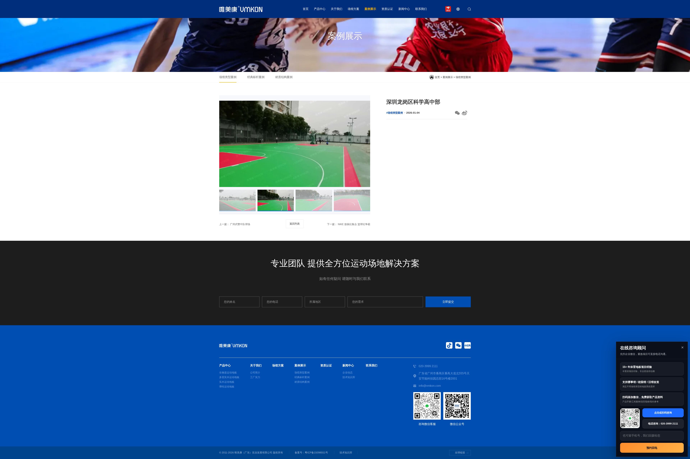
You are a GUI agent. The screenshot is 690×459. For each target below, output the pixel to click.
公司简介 (255, 372)
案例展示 (370, 8)
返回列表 (295, 223)
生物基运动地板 (228, 372)
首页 (306, 8)
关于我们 (336, 8)
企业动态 (347, 372)
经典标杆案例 (255, 77)
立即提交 (448, 301)
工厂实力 (255, 377)
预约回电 (652, 447)
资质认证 (387, 8)
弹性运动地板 (226, 386)
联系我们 (421, 8)
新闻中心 (404, 8)
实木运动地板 (226, 381)
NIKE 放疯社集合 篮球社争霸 (353, 224)
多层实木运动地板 (229, 377)
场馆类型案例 (227, 77)
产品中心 (319, 8)
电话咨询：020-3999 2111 (663, 423)
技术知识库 (348, 377)
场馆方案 (353, 8)
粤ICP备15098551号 (316, 452)
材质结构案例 (284, 77)
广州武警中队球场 (239, 224)
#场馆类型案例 (394, 112)
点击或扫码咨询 (663, 412)
